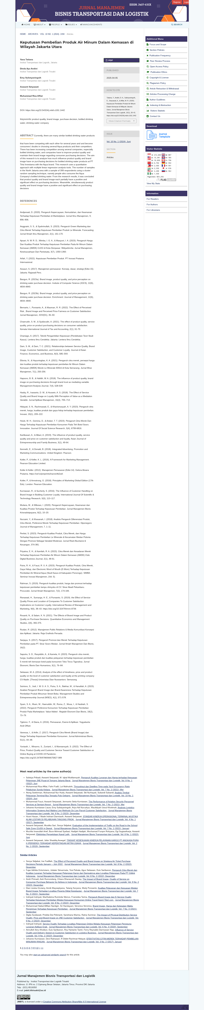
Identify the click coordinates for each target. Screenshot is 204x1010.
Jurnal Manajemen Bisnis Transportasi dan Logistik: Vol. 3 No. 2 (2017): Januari (84, 942)
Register (177, 2)
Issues (71, 24)
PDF (110, 60)
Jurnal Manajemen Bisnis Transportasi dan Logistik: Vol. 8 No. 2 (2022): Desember (76, 876)
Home (26, 24)
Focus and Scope (158, 44)
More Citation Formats (119, 121)
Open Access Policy (159, 66)
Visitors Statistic (157, 110)
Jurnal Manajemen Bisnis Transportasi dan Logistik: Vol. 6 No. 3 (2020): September (88, 927)
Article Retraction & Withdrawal (164, 88)
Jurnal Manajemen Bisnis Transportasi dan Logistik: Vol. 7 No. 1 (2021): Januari (91, 828)
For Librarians (153, 210)
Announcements (92, 24)
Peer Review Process (160, 61)
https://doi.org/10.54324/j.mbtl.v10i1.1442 (45, 110)
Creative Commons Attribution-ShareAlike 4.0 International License (74, 1001)
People (55, 24)
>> (42, 948)
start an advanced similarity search (49, 954)
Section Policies (157, 50)
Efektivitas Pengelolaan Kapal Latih (53, 834)
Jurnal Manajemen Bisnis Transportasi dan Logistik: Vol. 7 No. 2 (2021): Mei (88, 789)
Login (186, 2)
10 (37, 948)
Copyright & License (159, 77)
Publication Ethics (159, 72)
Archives (33, 34)
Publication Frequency (160, 55)
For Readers (153, 199)
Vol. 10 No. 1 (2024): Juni (52, 34)
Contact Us (155, 116)
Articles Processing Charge (162, 94)
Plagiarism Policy (158, 83)
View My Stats (153, 183)
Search (177, 24)
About (40, 24)
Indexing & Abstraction (160, 105)
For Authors (152, 204)
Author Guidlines (157, 99)
